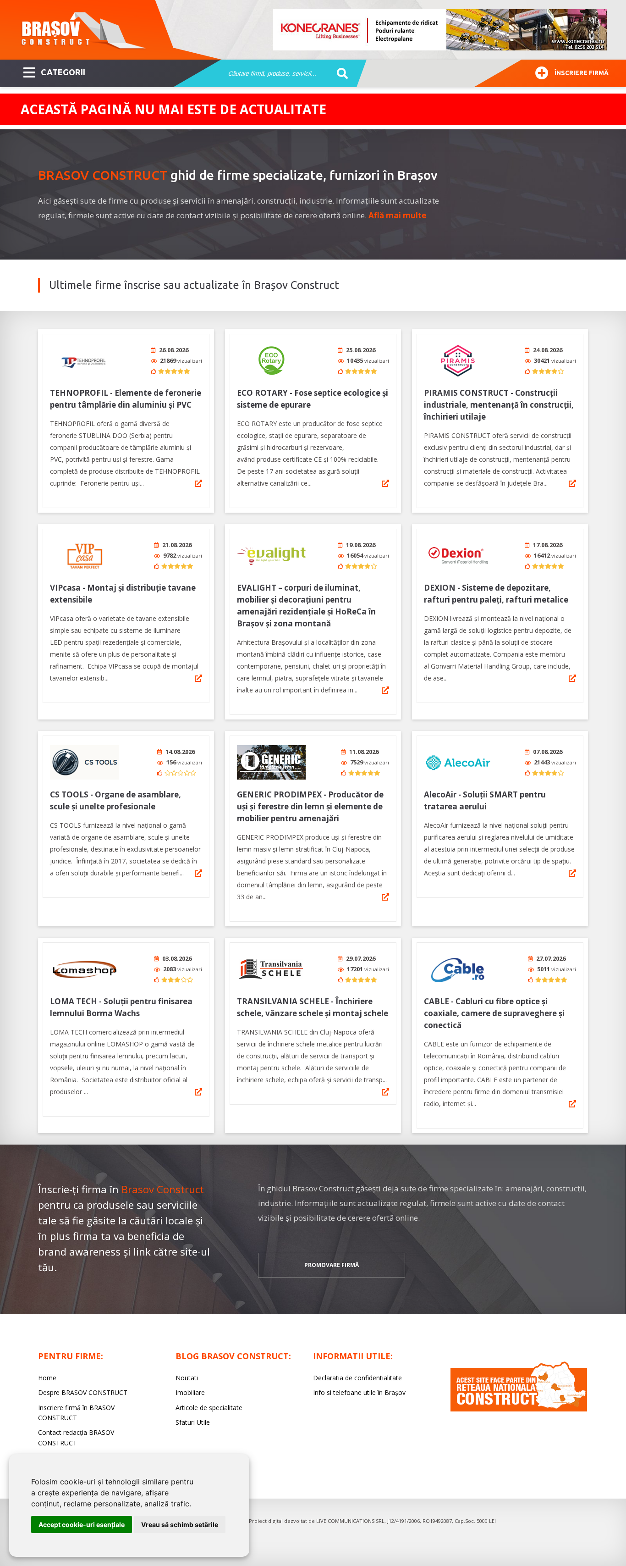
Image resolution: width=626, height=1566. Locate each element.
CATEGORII (63, 72)
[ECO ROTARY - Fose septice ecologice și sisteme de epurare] (271, 360)
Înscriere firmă (582, 73)
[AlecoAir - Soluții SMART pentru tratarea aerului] (458, 762)
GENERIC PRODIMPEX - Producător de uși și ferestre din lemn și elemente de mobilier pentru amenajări (310, 806)
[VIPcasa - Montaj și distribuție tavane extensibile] (84, 555)
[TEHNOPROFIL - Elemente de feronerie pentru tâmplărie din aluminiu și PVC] (84, 360)
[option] (440, 29)
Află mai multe (397, 215)
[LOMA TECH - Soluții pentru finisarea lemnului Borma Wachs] (84, 969)
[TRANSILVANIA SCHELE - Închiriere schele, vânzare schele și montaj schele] (271, 969)
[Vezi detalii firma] (198, 483)
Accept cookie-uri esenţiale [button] (81, 1524)
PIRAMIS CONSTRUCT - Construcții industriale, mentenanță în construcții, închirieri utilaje (499, 404)
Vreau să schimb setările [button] (179, 1524)
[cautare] (339, 73)
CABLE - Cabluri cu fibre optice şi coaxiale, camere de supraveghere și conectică (494, 1013)
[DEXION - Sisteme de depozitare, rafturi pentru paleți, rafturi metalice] (458, 555)
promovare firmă (331, 1265)
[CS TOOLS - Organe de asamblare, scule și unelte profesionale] (84, 762)
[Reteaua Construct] (518, 1409)
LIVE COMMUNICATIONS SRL (350, 1520)
